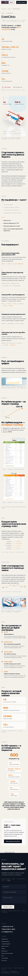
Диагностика (5, 946)
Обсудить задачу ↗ (21, 2)
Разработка (4, 939)
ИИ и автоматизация (7, 953)
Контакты (4, 960)
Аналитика (4, 951)
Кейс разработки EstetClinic (13, 841)
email (9, 880)
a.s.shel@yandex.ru (7, 932)
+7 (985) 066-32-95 (7, 926)
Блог (2, 955)
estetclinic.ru (9, 852)
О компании (4, 958)
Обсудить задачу (7, 907)
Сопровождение (5, 944)
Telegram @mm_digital (8, 929)
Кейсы (9, 9)
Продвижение (5, 941)
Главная (3, 9)
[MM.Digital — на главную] (5, 2)
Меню (11, 2)
